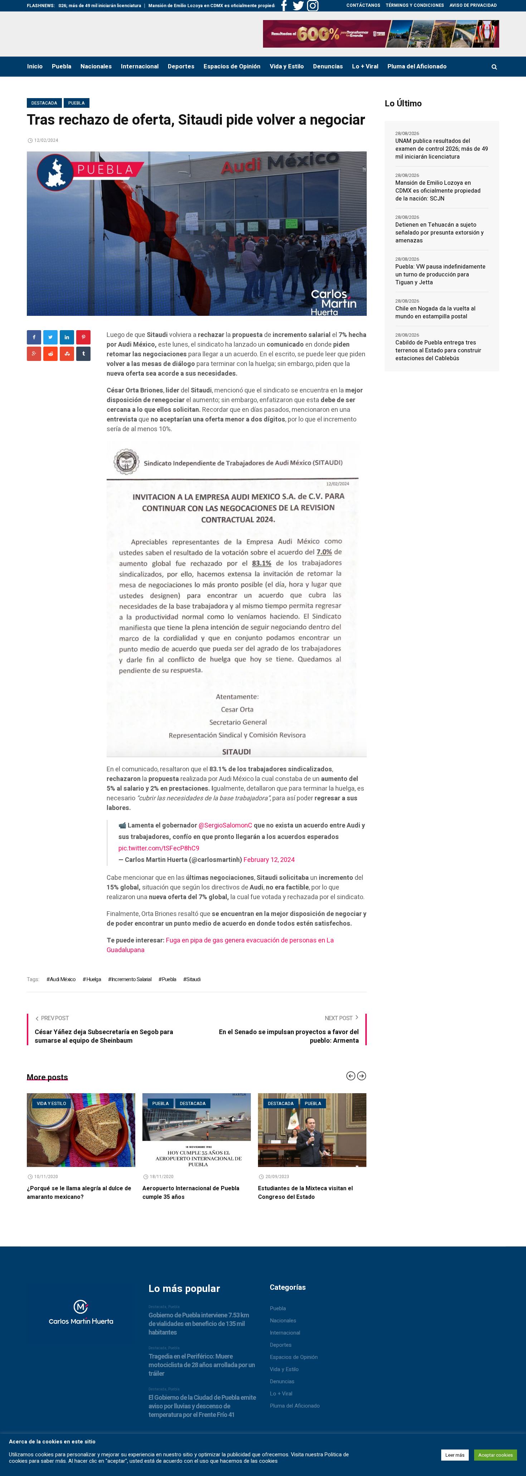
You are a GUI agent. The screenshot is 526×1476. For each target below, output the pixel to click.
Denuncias (282, 1381)
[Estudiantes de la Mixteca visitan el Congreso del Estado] (196, 1130)
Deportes (281, 1345)
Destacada (44, 103)
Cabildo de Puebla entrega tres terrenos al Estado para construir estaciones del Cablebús (438, 350)
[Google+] (34, 354)
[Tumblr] (83, 354)
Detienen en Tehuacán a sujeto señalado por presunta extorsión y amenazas (439, 233)
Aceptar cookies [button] (495, 1455)
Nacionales (283, 1321)
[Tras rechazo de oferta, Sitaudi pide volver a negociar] (197, 233)
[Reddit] (50, 354)
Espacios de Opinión (294, 1357)
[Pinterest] (83, 337)
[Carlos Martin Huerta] (81, 1317)
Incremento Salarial (131, 979)
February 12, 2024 (269, 860)
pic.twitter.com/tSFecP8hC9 (158, 848)
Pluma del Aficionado (295, 1406)
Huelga (93, 979)
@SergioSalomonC (225, 825)
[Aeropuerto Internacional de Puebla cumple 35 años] (81, 1130)
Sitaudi (193, 979)
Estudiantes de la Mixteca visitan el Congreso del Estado (189, 1192)
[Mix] (67, 354)
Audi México (63, 979)
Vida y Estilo (284, 1369)
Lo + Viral (281, 1394)
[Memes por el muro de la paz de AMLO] (312, 1130)
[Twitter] (50, 337)
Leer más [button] (454, 1455)
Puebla (76, 103)
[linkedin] (67, 337)
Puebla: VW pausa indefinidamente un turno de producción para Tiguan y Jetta (440, 274)
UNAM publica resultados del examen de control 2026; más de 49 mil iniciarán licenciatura (441, 149)
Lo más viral (283, 1103)
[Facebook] (34, 337)
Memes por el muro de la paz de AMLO (310, 1188)
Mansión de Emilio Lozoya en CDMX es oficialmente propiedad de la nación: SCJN (166, 6)
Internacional (285, 1333)
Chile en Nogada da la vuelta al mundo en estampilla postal (435, 312)
